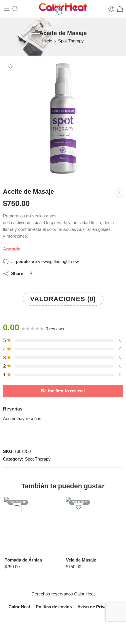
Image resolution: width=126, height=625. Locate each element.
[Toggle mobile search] (15, 9)
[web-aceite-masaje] (63, 118)
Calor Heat (19, 607)
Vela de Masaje (81, 559)
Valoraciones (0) (63, 299)
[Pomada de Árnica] (32, 525)
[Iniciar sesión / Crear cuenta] (111, 8)
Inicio (47, 41)
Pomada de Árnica (23, 559)
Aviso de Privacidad (97, 607)
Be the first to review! (63, 391)
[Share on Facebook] (31, 273)
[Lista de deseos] (10, 66)
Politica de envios (54, 607)
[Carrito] (120, 8)
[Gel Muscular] (119, 192)
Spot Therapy (71, 41)
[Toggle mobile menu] (7, 8)
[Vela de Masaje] (94, 525)
